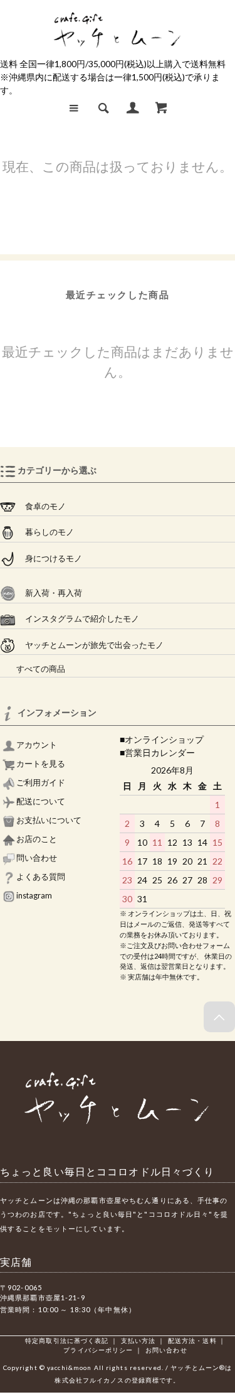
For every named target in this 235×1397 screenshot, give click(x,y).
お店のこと (36, 839)
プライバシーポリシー (98, 1350)
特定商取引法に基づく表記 (66, 1340)
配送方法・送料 (192, 1340)
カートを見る (40, 764)
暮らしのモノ (45, 532)
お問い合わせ (166, 1350)
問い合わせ (36, 858)
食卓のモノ (41, 506)
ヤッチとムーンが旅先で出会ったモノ (90, 645)
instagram (33, 895)
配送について (40, 801)
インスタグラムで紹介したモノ (77, 618)
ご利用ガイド (40, 782)
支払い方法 (138, 1340)
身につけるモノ (49, 558)
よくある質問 (40, 877)
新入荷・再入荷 (49, 593)
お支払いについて (48, 820)
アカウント (36, 745)
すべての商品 (32, 669)
